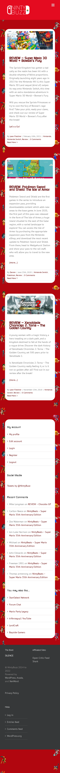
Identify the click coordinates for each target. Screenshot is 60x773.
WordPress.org (14, 735)
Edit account (15, 441)
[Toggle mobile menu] (53, 5)
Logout (12, 462)
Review (25, 139)
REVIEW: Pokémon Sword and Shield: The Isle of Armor (29, 188)
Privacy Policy (12, 693)
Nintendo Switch (14, 139)
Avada (20, 677)
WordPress (10, 677)
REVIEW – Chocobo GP (39, 504)
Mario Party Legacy (18, 611)
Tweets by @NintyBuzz (18, 485)
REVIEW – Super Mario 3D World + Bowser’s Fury (28, 59)
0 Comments (35, 139)
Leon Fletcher (15, 136)
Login (12, 448)
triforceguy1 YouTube (20, 618)
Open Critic (38, 657)
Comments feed (15, 728)
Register (13, 455)
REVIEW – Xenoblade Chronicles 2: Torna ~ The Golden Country (27, 325)
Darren (13, 272)
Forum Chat (15, 604)
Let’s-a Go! (14, 126)
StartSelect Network (19, 597)
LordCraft (13, 625)
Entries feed (13, 721)
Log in (10, 715)
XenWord (14, 681)
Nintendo (47, 136)
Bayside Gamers (17, 632)
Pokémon (11, 275)
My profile (14, 434)
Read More (11, 142)
